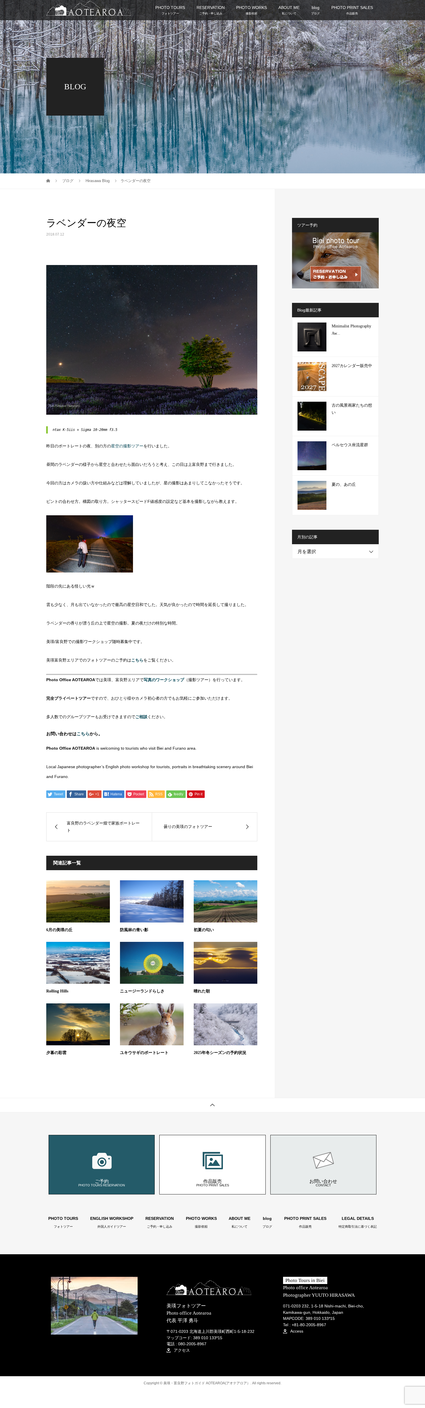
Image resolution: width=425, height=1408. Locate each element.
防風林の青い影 (134, 930)
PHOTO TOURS (170, 10)
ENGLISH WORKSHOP (111, 1222)
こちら (83, 733)
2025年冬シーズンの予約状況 (220, 1053)
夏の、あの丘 (344, 484)
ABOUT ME (289, 10)
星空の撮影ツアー (127, 446)
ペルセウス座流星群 (350, 445)
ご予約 (101, 1183)
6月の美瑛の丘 (59, 930)
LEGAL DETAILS (358, 1222)
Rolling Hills (57, 991)
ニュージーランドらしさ (142, 991)
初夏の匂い (204, 930)
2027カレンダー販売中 (352, 366)
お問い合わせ (323, 1183)
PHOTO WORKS (251, 10)
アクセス (181, 1350)
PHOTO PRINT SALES (352, 10)
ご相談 (141, 716)
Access (296, 1331)
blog (315, 10)
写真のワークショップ (164, 679)
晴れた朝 (202, 991)
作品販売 (212, 1183)
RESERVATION (211, 10)
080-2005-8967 (192, 1344)
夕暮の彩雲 (56, 1053)
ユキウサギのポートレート (144, 1053)
